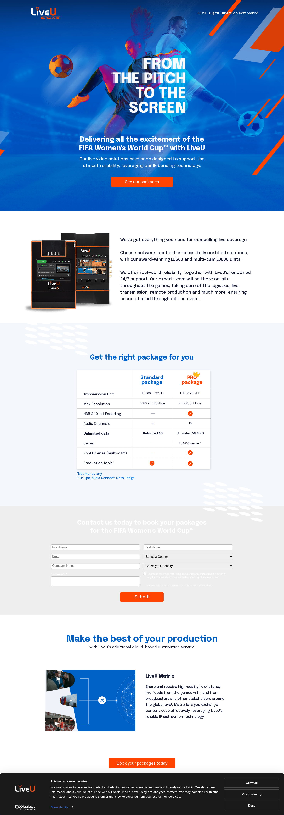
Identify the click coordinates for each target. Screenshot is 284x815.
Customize (249, 794)
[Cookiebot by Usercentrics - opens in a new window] (25, 807)
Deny (251, 805)
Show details (59, 807)
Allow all (252, 783)
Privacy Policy (206, 585)
